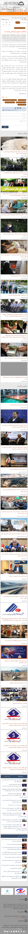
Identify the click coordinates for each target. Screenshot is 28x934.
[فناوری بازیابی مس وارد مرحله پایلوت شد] (14, 396)
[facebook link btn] (9, 931)
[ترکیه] (17, 11)
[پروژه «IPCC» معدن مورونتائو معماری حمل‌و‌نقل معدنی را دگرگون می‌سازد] (14, 587)
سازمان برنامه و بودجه (21, 100)
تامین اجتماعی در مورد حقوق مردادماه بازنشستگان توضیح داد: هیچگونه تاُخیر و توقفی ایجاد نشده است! (14, 194)
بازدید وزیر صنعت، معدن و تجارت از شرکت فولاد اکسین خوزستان (12, 861)
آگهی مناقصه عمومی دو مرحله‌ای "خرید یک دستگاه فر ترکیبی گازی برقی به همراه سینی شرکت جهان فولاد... (14, 724)
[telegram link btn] (24, 932)
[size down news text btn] (3, 22)
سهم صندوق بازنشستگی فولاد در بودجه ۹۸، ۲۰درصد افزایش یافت (15, 378)
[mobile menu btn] (26, 13)
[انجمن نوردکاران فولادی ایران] (21, 891)
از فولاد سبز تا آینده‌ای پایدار (16, 868)
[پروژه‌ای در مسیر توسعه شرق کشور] (14, 694)
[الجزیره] (22, 9)
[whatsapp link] (18, 108)
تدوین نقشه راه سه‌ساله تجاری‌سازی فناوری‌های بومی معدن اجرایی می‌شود (14, 490)
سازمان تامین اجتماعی (21, 104)
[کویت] (11, 9)
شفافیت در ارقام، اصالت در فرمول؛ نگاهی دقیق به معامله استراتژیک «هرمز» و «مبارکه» (12, 820)
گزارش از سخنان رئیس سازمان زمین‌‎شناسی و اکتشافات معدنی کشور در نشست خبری (14, 555)
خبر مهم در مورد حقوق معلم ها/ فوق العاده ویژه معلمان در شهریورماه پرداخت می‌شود (15, 152)
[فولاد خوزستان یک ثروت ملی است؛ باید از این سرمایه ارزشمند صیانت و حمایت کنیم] (14, 503)
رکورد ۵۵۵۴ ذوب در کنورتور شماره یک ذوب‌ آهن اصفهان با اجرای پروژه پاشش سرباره (12, 809)
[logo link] (14, 4)
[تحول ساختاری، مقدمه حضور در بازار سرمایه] (14, 567)
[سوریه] (18, 11)
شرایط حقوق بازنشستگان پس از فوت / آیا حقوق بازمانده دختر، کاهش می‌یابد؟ (14, 256)
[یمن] (15, 11)
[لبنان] (15, 9)
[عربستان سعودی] (20, 11)
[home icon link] (23, 13)
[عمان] (2, 9)
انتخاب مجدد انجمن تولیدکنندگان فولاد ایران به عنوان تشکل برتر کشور (12, 801)
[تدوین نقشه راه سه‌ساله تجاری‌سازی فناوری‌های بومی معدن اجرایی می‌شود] (14, 481)
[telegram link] (20, 108)
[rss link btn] (19, 931)
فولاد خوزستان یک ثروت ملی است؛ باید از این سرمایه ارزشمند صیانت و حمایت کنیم (14, 512)
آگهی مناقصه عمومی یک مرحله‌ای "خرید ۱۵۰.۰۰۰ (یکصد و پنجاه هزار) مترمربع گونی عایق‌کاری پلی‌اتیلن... (15, 746)
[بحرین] (25, 9)
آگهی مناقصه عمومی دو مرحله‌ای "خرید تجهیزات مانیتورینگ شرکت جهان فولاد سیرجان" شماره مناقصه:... (15, 768)
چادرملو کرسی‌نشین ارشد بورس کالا (14, 844)
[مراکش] (13, 9)
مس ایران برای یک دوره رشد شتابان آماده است (12, 786)
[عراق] (10, 9)
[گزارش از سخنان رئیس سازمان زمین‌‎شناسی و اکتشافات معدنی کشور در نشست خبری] (14, 545)
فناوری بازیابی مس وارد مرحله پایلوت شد (18, 405)
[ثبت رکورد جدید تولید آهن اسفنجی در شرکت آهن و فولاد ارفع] (14, 525)
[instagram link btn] (14, 931)
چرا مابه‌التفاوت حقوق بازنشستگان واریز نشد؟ (17, 295)
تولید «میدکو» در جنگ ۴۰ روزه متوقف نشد (13, 791)
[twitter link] (15, 108)
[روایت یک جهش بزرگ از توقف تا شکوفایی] (14, 674)
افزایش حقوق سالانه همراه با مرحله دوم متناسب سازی (16, 358)
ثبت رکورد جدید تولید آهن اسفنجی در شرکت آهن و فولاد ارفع (14, 534)
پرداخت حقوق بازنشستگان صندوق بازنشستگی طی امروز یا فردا (14, 215)
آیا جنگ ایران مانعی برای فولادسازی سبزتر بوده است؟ (16, 640)
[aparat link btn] (21, 931)
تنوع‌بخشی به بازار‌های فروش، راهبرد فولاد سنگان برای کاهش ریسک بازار (12, 840)
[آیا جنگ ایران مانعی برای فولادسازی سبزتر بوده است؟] (14, 632)
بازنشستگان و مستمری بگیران (20, 28)
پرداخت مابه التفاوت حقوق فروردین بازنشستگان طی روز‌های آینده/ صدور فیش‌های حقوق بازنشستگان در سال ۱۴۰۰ (14, 315)
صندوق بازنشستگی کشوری (9, 102)
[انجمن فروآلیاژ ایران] (7, 891)
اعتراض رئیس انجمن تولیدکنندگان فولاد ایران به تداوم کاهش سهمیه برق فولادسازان (12, 848)
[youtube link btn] (7, 932)
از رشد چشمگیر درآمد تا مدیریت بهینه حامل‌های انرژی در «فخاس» (14, 796)
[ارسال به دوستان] (6, 25)
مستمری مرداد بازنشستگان (21, 102)
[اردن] (25, 11)
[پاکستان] (18, 9)
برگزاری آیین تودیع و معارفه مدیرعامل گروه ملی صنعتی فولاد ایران (12, 780)
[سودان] (4, 9)
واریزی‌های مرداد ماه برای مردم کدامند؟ (19, 276)
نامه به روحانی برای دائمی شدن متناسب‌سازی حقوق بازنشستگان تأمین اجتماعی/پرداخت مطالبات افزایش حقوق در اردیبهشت (14, 337)
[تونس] (22, 11)
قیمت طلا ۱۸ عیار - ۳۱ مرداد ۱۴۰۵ (15, 805)
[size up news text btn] (9, 22)
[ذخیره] (9, 25)
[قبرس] (24, 9)
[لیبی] (8, 9)
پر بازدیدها (20, 776)
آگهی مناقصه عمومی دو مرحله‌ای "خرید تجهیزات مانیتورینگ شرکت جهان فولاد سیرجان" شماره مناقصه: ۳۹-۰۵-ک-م (14, 815)
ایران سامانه (19, 929)
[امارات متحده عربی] (13, 11)
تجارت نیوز (21, 93)
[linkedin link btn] (5, 931)
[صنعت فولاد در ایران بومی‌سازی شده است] (14, 460)
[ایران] (17, 9)
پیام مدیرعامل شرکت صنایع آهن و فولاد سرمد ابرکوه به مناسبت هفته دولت (15, 661)
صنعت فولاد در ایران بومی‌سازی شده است (18, 469)
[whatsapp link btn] (16, 931)
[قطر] (24, 11)
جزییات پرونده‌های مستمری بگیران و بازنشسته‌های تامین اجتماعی (15, 173)
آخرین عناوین (7, 776)
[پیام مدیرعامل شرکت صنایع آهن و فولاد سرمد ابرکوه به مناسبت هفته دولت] (14, 652)
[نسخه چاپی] (3, 25)
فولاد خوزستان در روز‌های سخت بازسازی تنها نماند (11, 865)
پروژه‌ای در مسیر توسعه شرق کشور (20, 703)
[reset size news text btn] (6, 22)
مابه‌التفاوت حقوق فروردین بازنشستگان (9, 100)
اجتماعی (17, 22)
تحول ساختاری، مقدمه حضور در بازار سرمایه (18, 576)
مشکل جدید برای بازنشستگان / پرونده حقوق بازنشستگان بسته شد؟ (15, 235)
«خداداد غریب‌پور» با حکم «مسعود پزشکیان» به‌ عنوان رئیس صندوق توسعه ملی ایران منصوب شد (14, 426)
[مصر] (20, 9)
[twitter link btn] (11, 932)
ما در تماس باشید (18, 917)
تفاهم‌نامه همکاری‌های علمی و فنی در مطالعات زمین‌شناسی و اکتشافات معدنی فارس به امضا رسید (14, 448)
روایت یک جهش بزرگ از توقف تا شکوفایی (18, 683)
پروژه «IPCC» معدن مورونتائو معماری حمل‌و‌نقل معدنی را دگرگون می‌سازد (15, 597)
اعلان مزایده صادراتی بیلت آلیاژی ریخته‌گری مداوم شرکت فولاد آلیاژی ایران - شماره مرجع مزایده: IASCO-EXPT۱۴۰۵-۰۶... (14, 619)
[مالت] (6, 9)
